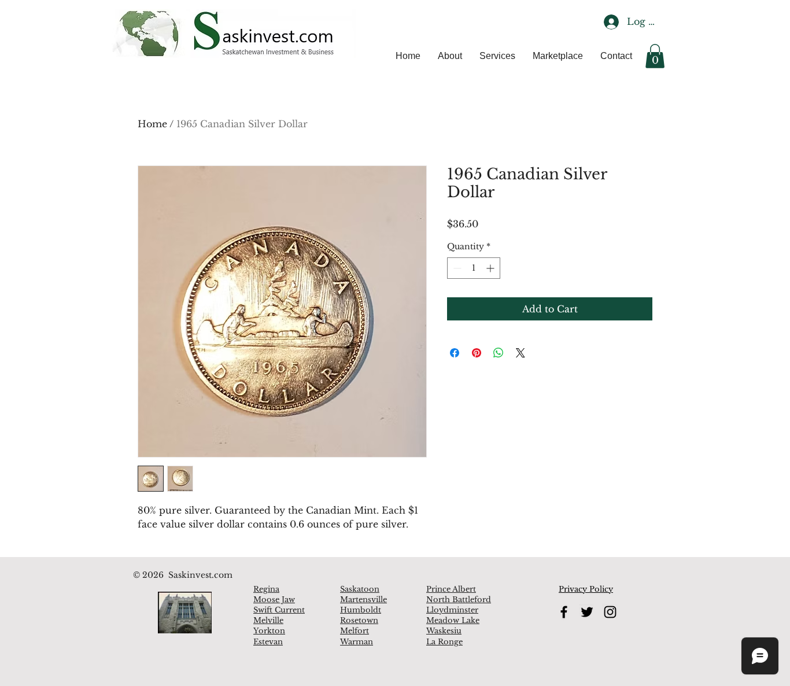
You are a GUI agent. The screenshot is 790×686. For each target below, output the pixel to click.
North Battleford (458, 599)
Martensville (363, 599)
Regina (266, 589)
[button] (655, 56)
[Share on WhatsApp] (498, 353)
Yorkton (269, 631)
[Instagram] (610, 612)
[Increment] (491, 268)
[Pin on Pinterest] (476, 353)
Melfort (354, 631)
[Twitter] (587, 612)
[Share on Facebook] (455, 353)
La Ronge (444, 642)
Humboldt (360, 610)
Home (152, 124)
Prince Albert (451, 589)
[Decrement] (456, 268)
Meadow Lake (452, 620)
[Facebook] (564, 612)
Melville (268, 620)
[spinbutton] (473, 268)
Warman (356, 642)
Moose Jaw (274, 599)
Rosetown (359, 620)
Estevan (268, 642)
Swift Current (279, 610)
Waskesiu (444, 631)
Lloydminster (452, 610)
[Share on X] (520, 353)
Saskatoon (359, 589)
